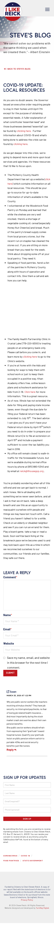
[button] (47, 9)
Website (8, 643)
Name (7, 615)
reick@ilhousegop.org (31, 471)
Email (7, 629)
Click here (29, 391)
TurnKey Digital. (42, 908)
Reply (10, 749)
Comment (10, 577)
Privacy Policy (27, 900)
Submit (10, 672)
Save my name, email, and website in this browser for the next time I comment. (28, 662)
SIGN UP (27, 819)
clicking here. (24, 130)
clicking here (21, 144)
